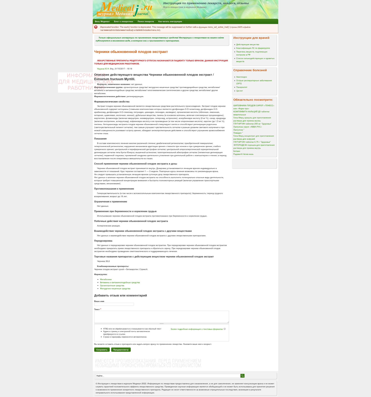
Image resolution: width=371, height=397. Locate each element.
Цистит (239, 90)
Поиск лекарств (146, 21)
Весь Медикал (102, 21)
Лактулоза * (238, 129)
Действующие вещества (247, 44)
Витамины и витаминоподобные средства (120, 282)
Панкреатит (241, 87)
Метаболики (106, 279)
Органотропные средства (112, 285)
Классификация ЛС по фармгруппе (253, 47)
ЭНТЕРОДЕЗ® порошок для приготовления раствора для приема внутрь (254, 146)
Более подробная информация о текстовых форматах (197, 328)
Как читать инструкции (170, 21)
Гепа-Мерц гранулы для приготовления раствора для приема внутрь (252, 119)
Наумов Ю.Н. (103, 68)
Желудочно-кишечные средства (115, 288)
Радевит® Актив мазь (243, 153)
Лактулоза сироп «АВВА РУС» (247, 126)
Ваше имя (99, 301)
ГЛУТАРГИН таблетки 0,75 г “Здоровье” (252, 141)
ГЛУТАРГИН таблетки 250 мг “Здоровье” (252, 123)
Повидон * (238, 132)
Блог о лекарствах (123, 21)
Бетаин (236, 150)
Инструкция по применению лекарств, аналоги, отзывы (206, 3)
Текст (97, 309)
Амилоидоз (241, 76)
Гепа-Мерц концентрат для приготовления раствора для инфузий (253, 137)
